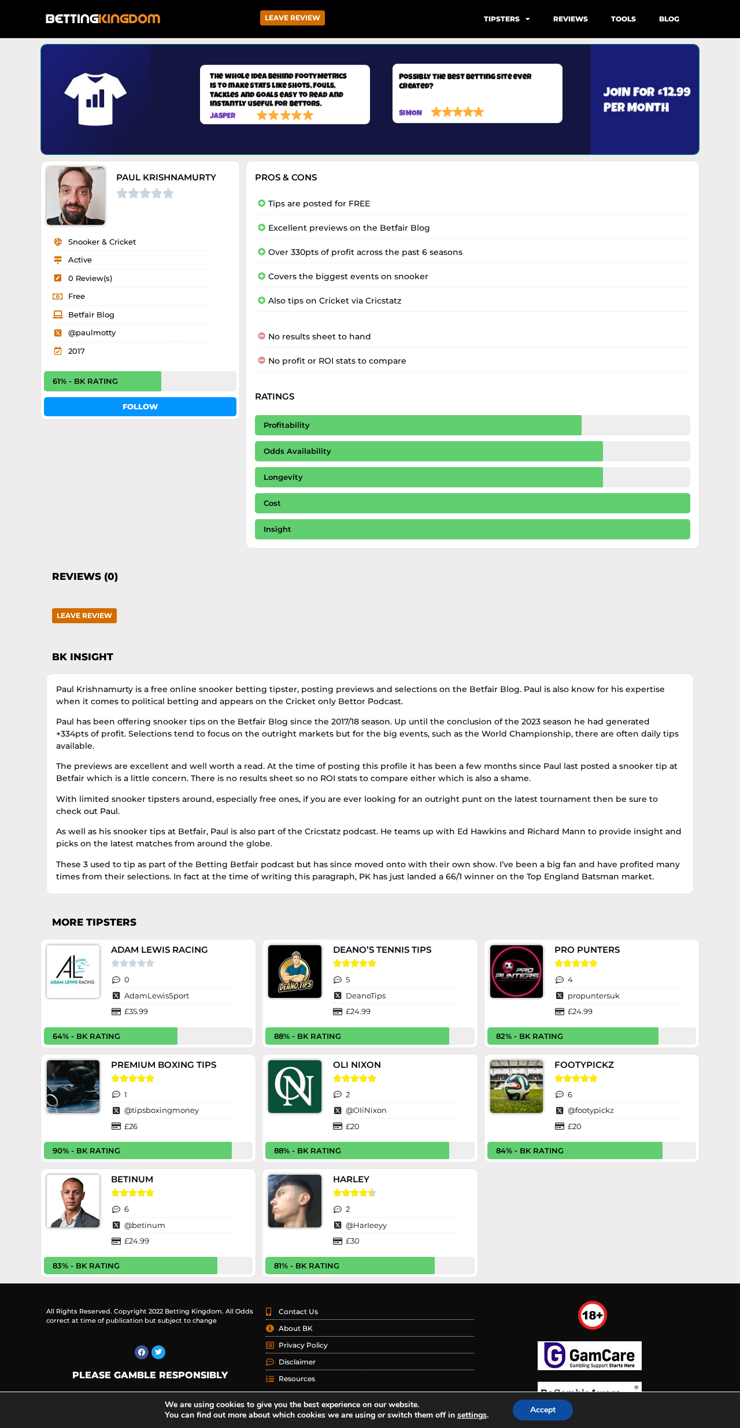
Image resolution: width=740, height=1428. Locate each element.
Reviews (570, 18)
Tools (623, 18)
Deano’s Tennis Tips (382, 949)
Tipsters (502, 18)
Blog (669, 18)
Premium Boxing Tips (163, 1064)
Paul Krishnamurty (166, 177)
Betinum (132, 1179)
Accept (543, 1409)
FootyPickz (584, 1064)
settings (472, 1415)
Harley (351, 1179)
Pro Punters (587, 949)
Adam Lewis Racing (159, 949)
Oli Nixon (357, 1064)
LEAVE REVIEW (292, 17)
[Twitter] (158, 1352)
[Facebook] (142, 1352)
